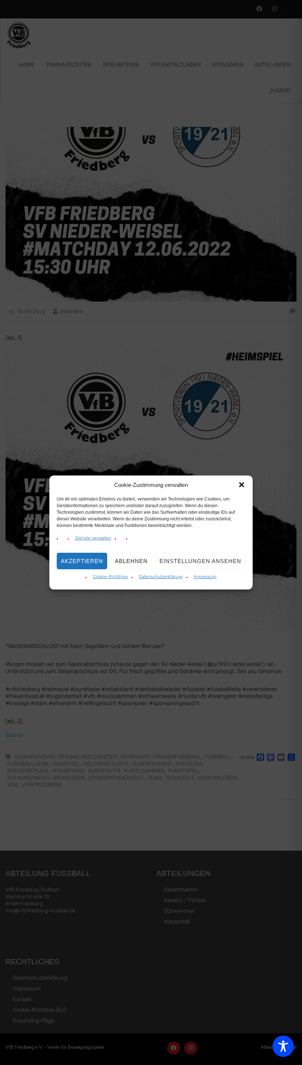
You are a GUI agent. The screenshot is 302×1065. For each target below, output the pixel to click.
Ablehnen (131, 561)
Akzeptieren (82, 561)
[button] (241, 484)
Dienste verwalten (93, 538)
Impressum (205, 576)
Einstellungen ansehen (200, 561)
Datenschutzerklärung (161, 576)
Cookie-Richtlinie (110, 576)
